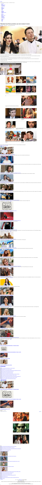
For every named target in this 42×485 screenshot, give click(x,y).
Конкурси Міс (3, 17)
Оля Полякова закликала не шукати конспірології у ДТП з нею (7, 447)
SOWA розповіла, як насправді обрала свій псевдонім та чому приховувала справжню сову (10, 220)
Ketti (5, 155)
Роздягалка (11, 295)
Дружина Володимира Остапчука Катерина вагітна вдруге (6, 371)
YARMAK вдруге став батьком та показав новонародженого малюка (8, 378)
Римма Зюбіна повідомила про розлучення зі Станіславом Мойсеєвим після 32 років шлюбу (10, 448)
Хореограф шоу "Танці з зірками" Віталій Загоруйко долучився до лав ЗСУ (8, 229)
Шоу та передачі (3, 15)
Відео (2, 9)
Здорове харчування (4, 12)
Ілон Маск (1, 145)
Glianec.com (20, 479)
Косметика (3, 8)
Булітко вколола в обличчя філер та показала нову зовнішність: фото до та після (9, 461)
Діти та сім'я (3, 5)
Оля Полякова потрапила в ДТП (5, 358)
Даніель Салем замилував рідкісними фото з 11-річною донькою (7, 154)
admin (6, 221)
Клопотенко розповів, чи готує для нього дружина (6, 163)
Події (2, 4)
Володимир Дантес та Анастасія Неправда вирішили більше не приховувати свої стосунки (10, 370)
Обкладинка (3, 16)
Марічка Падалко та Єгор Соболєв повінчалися (5, 276)
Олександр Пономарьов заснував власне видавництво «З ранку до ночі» (8, 210)
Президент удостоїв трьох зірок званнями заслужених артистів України (8, 247)
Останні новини (2, 366)
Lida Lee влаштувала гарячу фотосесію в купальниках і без (6, 472)
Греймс (7, 145)
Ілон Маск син (4, 145)
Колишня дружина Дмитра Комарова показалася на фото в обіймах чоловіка (10, 471)
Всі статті (3, 3)
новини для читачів (2, 478)
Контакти (3, 11)
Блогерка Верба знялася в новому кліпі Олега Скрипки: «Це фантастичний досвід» (9, 337)
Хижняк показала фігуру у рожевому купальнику (7, 466)
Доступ (2, 10)
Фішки (2, 19)
